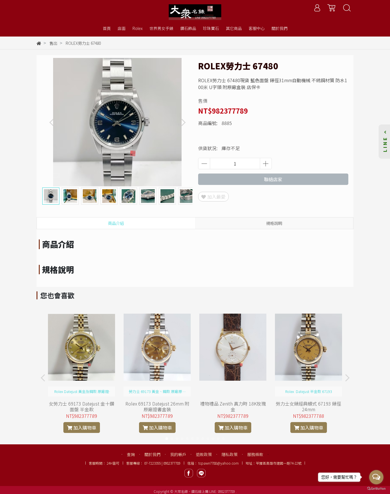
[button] (183, 122)
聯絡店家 (273, 179)
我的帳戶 (178, 454)
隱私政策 (230, 454)
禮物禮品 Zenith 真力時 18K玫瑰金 (233, 406)
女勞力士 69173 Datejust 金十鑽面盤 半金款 (81, 406)
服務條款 (255, 454)
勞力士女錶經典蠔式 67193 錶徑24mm (308, 406)
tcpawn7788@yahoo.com (218, 463)
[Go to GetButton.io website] (376, 488)
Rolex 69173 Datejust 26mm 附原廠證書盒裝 (157, 406)
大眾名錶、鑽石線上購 (191, 491)
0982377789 (227, 491)
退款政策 (204, 454)
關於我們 (152, 454)
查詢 (131, 454)
